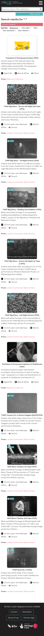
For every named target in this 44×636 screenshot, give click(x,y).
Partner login (29, 618)
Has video (26, 28)
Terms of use (13, 618)
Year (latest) (23, 30)
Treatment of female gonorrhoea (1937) (22, 58)
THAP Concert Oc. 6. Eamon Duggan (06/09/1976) (22, 415)
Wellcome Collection (14, 79)
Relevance (14, 28)
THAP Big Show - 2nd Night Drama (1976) (22, 315)
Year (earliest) (8, 30)
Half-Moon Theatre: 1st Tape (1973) (22, 467)
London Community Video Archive (20, 133)
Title (35, 28)
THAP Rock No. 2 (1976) (22, 570)
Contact (14, 612)
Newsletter (27, 612)
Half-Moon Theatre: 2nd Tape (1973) (22, 518)
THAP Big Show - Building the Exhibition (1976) (22, 209)
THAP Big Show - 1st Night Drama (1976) (22, 160)
